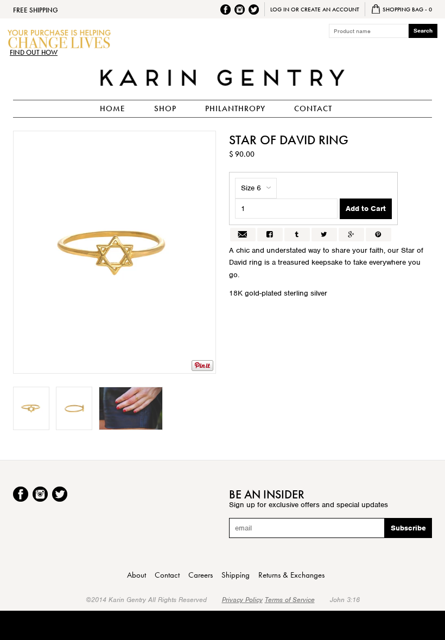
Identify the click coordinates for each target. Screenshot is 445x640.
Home (112, 108)
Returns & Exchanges (291, 574)
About (136, 574)
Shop (165, 108)
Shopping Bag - (406, 9)
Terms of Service (290, 599)
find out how (34, 52)
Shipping (235, 574)
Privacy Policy (242, 599)
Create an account (330, 9)
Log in (279, 9)
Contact (313, 108)
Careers (200, 574)
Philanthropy (235, 108)
